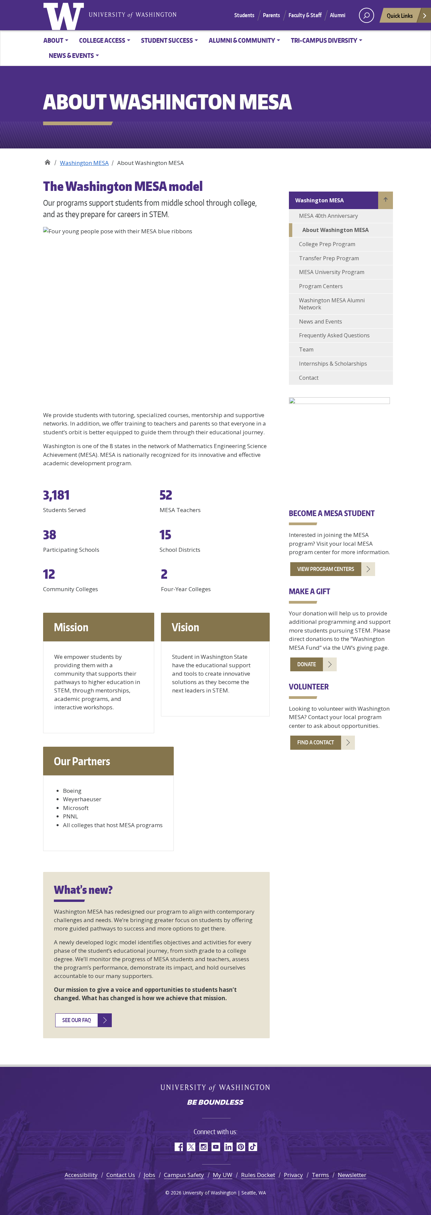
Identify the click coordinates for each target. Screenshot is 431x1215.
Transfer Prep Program (329, 258)
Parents (271, 15)
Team (306, 349)
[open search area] (366, 15)
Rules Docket (258, 1175)
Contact (309, 377)
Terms (320, 1175)
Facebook (178, 1146)
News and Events (320, 321)
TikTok (253, 1146)
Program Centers (321, 286)
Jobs (149, 1175)
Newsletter (352, 1175)
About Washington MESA (335, 230)
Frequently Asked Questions (334, 335)
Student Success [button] (167, 40)
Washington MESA (84, 163)
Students (244, 15)
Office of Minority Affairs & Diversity (47, 160)
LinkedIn (228, 1146)
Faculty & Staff (305, 15)
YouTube (215, 1146)
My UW (222, 1175)
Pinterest (240, 1146)
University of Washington (65, 15)
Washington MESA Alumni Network (332, 304)
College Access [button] (102, 40)
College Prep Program (327, 244)
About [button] (53, 40)
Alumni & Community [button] (242, 40)
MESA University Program (331, 272)
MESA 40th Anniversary (328, 216)
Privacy (293, 1175)
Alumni (337, 15)
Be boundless (215, 1103)
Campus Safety (184, 1175)
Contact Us (120, 1175)
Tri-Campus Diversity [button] (324, 40)
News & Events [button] (71, 55)
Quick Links (400, 15)
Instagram (203, 1146)
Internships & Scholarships (333, 363)
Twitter (190, 1146)
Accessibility (81, 1175)
